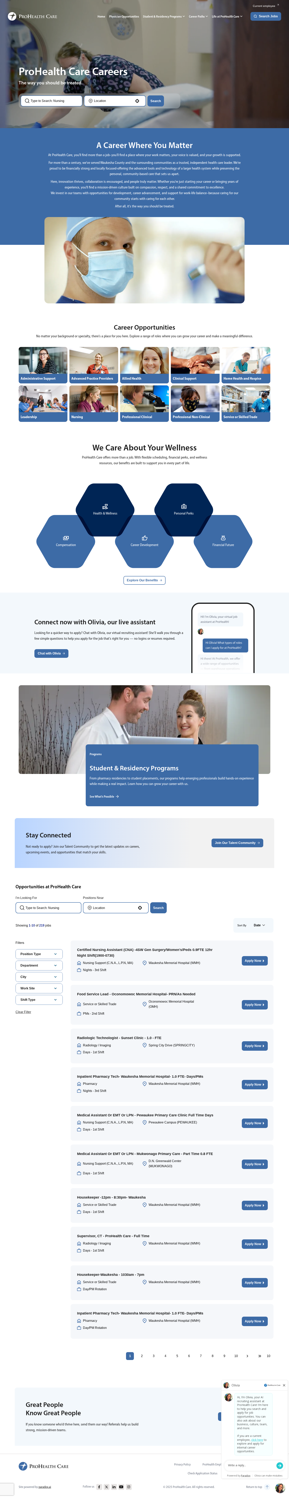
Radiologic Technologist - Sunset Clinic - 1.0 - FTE (119, 1038)
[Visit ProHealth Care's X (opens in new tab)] (106, 1487)
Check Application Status (202, 1473)
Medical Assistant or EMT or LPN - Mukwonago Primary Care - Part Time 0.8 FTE (145, 1154)
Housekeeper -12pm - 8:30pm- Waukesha (111, 1197)
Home (101, 16)
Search (155, 101)
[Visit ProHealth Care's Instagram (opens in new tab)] (129, 1486)
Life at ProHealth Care (225, 16)
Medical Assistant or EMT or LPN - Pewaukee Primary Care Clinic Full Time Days (145, 1115)
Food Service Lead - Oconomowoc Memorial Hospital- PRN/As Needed (136, 994)
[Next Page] (248, 1356)
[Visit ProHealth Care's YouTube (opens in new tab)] (121, 1486)
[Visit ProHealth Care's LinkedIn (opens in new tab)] (114, 1486)
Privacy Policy (182, 1464)
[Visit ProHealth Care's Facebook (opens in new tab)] (99, 1487)
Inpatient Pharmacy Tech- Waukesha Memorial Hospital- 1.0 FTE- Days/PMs (140, 1077)
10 (236, 1356)
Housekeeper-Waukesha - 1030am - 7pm (110, 1275)
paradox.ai (45, 1487)
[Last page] (260, 1356)
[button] (51, 653)
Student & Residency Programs (162, 16)
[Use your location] (137, 101)
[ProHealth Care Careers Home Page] (32, 16)
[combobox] (54, 100)
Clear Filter (23, 1012)
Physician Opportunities (124, 16)
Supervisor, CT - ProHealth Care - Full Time (113, 1236)
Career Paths (197, 16)
